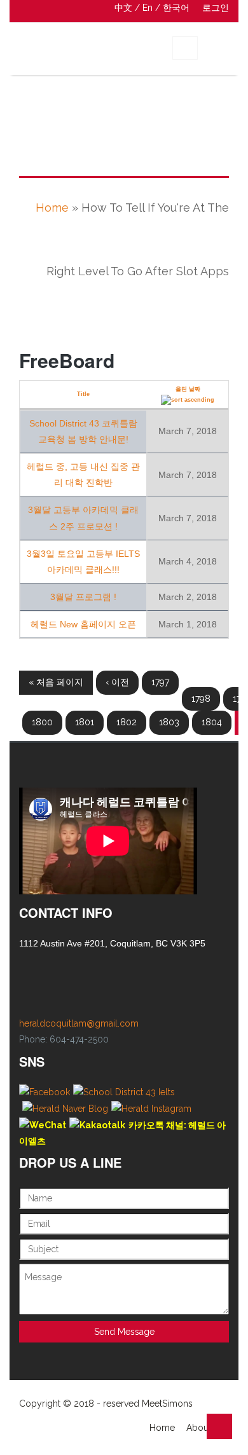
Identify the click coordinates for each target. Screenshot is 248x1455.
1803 (169, 722)
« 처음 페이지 (56, 682)
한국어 (176, 8)
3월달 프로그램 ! (83, 597)
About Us (205, 1428)
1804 (212, 722)
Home (52, 207)
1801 (84, 722)
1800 (42, 722)
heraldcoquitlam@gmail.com (79, 1023)
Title (83, 394)
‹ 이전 (117, 682)
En (147, 8)
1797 (160, 682)
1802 (126, 722)
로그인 (215, 8)
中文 (123, 8)
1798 (200, 698)
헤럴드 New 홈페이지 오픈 (83, 624)
